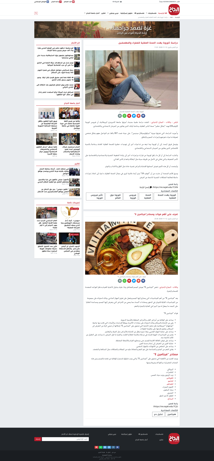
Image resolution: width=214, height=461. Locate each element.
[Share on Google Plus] (139, 116)
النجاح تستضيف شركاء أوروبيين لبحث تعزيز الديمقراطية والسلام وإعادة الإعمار (71, 150)
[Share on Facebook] (143, 116)
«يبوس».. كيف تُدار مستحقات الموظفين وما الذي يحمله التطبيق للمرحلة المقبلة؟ (70, 224)
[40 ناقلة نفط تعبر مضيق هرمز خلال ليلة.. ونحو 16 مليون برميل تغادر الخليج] (77, 79)
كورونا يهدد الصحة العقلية (167, 196)
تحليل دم (158, 414)
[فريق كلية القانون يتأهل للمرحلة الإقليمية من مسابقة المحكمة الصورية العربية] (46, 113)
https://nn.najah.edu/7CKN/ (165, 187)
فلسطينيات (151, 13)
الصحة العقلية (147, 196)
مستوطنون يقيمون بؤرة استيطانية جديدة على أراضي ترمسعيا (55, 56)
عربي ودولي (114, 13)
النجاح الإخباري (174, 9)
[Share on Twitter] (134, 116)
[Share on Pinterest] (129, 116)
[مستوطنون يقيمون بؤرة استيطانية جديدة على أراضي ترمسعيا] (77, 57)
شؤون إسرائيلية (126, 13)
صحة (171, 17)
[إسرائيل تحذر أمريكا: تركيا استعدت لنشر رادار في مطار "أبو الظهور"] (77, 93)
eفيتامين (171, 414)
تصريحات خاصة (73, 202)
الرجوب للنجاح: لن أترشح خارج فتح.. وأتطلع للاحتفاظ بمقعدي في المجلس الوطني (69, 250)
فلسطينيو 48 (139, 13)
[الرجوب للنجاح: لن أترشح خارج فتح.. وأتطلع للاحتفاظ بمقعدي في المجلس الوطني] (69, 238)
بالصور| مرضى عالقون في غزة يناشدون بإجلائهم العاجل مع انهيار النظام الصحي (53, 180)
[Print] (120, 116)
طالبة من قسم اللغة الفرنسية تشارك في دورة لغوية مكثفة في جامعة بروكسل (70, 124)
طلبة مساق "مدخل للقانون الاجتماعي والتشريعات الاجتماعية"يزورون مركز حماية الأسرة (46, 150)
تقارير (103, 13)
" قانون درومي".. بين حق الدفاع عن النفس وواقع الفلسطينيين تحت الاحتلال (53, 190)
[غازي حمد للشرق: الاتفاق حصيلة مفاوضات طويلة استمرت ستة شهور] (46, 238)
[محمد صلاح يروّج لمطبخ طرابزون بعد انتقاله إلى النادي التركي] (77, 86)
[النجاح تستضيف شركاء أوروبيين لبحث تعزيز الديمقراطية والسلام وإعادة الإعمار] (69, 139)
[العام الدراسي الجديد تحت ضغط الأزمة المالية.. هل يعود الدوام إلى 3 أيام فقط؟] (46, 213)
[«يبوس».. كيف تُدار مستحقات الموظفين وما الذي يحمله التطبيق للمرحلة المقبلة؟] (69, 213)
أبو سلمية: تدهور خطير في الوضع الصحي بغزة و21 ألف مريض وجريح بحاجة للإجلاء (55, 49)
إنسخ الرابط (145, 187)
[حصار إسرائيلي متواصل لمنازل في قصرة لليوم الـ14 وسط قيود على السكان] (77, 71)
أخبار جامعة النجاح (92, 13)
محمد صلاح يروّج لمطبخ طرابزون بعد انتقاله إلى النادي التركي (55, 86)
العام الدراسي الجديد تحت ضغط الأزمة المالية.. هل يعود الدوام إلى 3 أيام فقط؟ (47, 224)
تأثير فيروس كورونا (97, 196)
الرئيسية (177, 17)
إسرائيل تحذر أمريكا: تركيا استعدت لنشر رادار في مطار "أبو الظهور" (55, 93)
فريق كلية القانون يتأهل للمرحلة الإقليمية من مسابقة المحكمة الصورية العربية (47, 124)
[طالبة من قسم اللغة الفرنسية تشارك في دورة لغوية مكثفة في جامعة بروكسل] (69, 113)
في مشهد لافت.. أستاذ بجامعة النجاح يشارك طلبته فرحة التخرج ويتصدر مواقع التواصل (53, 171)
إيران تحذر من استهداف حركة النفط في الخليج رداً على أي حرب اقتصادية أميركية (55, 64)
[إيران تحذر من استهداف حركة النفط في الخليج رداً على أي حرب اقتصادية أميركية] (77, 64)
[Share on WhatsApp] (124, 116)
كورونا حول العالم (115, 196)
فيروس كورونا (132, 196)
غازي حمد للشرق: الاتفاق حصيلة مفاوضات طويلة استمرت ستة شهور (47, 248)
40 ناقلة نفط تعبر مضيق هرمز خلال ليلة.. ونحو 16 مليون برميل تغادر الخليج (55, 78)
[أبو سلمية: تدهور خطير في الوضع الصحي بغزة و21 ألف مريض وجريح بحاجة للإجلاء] (77, 49)
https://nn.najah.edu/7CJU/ (165, 406)
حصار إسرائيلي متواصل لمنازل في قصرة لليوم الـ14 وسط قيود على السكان (55, 71)
